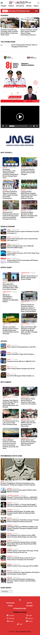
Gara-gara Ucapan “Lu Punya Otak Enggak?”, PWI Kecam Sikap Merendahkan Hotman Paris (22, 505)
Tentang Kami (10, 603)
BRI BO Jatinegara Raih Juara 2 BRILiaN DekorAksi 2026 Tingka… (20, 247)
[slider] (18, 126)
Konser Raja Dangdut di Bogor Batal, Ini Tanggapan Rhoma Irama (24, 46)
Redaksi (10, 606)
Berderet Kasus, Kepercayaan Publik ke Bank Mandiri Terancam (21, 491)
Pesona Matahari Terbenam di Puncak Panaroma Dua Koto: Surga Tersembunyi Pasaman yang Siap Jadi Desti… (10, 444)
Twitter (30, 615)
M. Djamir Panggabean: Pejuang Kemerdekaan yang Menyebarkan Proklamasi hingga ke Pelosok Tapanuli (18, 484)
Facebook (11, 615)
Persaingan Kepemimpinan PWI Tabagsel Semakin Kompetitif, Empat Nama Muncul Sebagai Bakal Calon (10, 174)
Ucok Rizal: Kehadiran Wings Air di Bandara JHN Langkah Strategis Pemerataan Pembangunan (10, 195)
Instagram (30, 618)
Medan (4, 282)
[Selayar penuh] (37, 126)
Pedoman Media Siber (19, 608)
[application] (20, 117)
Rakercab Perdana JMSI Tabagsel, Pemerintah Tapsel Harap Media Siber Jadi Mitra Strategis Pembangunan (29, 330)
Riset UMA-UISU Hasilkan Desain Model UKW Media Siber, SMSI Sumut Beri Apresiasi (10, 286)
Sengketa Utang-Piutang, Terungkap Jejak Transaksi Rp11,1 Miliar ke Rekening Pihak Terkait (9, 32)
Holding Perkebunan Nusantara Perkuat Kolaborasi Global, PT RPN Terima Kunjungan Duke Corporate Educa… (29, 308)
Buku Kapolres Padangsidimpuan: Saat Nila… (22, 347)
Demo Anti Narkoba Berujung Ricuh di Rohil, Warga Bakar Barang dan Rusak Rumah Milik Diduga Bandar (21, 544)
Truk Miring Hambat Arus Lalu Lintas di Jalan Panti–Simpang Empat (11, 422)
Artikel (9, 345)
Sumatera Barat (7, 397)
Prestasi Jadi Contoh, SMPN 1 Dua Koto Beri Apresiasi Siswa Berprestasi (28, 423)
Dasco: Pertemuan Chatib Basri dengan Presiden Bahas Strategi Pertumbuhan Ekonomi (29, 32)
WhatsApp (11, 618)
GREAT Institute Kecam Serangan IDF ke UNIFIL (22, 566)
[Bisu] (34, 126)
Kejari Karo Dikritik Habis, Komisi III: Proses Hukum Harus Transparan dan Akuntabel (21, 559)
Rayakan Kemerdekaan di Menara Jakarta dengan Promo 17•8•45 (29, 277)
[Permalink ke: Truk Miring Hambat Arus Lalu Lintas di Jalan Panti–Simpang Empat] (11, 413)
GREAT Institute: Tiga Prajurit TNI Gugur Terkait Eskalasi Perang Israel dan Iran (22, 551)
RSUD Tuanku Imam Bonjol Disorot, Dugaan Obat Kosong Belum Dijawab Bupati (28, 442)
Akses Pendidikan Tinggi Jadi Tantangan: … (21, 354)
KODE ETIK (29, 603)
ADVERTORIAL (10, 495)
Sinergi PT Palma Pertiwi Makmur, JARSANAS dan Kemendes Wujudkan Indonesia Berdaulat (22, 498)
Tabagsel (5, 167)
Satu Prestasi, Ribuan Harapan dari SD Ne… (21, 369)
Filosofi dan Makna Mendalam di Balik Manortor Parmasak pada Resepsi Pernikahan (29, 215)
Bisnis (9, 230)
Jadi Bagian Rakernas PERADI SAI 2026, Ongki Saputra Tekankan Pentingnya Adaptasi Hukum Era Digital (22, 528)
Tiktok (21, 624)
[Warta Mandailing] (20, 3)
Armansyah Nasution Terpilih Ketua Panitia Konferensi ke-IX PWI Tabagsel (28, 172)
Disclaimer (29, 606)
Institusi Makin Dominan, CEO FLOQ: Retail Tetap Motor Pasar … (23, 254)
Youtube (30, 621)
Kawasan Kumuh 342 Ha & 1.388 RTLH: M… (21, 361)
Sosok (2, 481)
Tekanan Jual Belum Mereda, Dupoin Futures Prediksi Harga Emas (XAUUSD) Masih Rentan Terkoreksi (11, 330)
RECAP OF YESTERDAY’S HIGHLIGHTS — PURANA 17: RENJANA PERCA (10, 298)
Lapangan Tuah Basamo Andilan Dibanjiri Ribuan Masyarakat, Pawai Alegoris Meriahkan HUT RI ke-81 (11, 404)
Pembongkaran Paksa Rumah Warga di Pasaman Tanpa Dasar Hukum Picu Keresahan (28, 401)
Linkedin (11, 621)
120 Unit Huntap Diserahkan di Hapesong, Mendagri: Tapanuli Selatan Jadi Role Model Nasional (21, 580)
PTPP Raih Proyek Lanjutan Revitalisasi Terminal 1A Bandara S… (23, 232)
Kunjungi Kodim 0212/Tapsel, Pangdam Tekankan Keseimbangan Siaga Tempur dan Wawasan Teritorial (29, 195)
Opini (8, 367)
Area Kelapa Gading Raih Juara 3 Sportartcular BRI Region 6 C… (22, 239)
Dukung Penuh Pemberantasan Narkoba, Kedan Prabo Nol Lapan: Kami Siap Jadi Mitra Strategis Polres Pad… (11, 216)
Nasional (9, 488)
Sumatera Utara (25, 273)
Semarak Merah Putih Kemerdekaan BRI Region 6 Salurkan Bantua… (22, 261)
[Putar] (3, 126)
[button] (20, 117)
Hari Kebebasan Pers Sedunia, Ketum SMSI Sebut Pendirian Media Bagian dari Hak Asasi (22, 536)
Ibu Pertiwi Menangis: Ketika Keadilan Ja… (21, 376)
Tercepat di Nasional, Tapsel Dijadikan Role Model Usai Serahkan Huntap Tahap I (23, 573)
